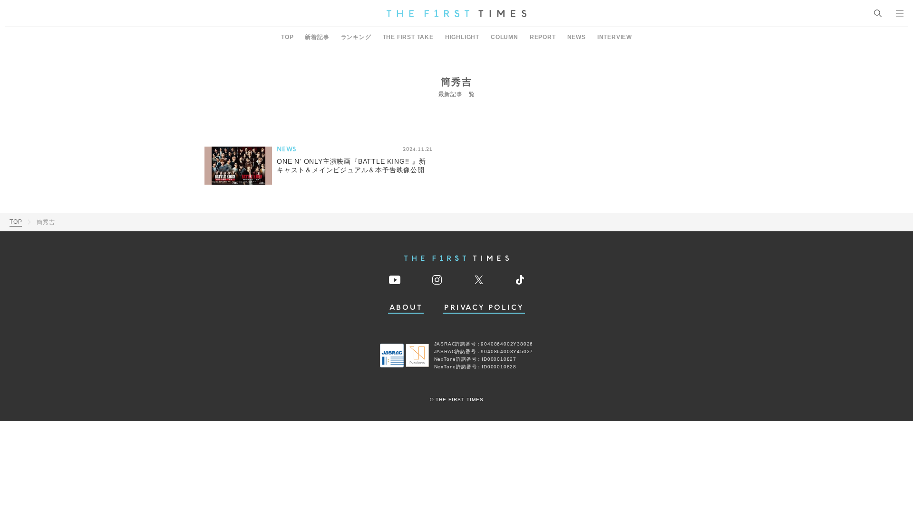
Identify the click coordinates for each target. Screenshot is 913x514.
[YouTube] (394, 280)
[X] (479, 280)
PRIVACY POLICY (484, 308)
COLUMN (504, 37)
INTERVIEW (614, 37)
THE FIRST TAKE (408, 37)
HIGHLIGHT (462, 37)
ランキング (356, 37)
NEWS (576, 37)
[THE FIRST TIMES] (456, 13)
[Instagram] (437, 280)
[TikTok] (520, 280)
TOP (287, 37)
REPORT (543, 37)
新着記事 (317, 37)
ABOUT (406, 308)
